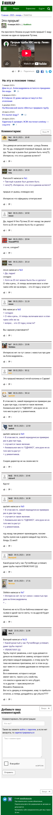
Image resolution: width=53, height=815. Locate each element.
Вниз (45, 132)
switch (11, 428)
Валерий (12, 557)
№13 (24, 639)
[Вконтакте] (10, 799)
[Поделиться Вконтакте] (37, 71)
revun (10, 216)
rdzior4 (11, 478)
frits (10, 173)
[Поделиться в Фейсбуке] (42, 71)
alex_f (11, 633)
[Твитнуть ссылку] (46, 71)
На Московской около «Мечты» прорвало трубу (25, 108)
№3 (21, 270)
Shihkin (11, 347)
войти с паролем (28, 729)
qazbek (11, 396)
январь (19, 15)
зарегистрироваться (24, 732)
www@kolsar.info (26, 798)
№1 (25, 178)
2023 (12, 15)
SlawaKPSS (13, 242)
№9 (22, 434)
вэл (10, 373)
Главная (4, 15)
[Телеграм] (5, 799)
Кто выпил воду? (10, 115)
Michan (11, 583)
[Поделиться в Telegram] (50, 71)
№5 (19, 309)
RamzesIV (12, 140)
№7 (22, 592)
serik (10, 501)
